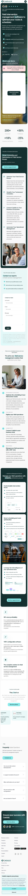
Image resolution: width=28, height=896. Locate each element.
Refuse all (14, 892)
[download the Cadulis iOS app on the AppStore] (17, 848)
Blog (2, 848)
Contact (3, 853)
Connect (16, 837)
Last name (7, 300)
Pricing (16, 843)
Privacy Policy (10, 341)
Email (6, 306)
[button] (25, 1)
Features (3, 840)
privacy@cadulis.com (17, 341)
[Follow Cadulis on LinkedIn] (15, 854)
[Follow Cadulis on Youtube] (18, 854)
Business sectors (5, 837)
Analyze (16, 840)
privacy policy (22, 885)
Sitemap (3, 872)
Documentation (4, 850)
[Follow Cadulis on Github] (21, 854)
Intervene (3, 845)
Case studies (17, 845)
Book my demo (14, 704)
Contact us (8, 758)
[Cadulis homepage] (6, 861)
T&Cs (2, 867)
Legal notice (3, 870)
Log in (2, 856)
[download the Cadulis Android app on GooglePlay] (23, 848)
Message (7, 313)
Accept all (14, 888)
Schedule (3, 843)
